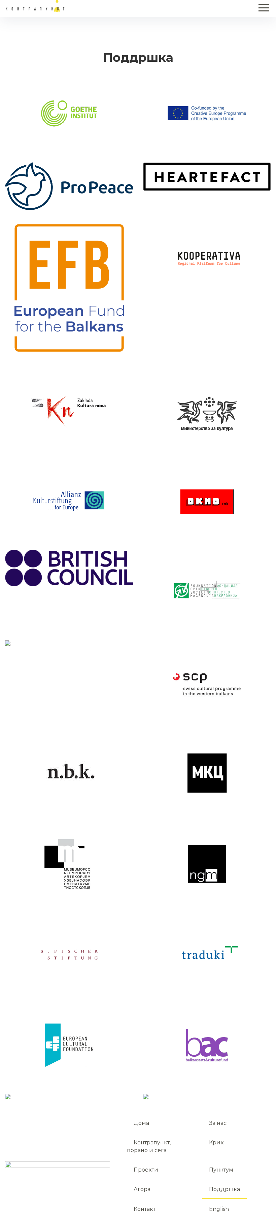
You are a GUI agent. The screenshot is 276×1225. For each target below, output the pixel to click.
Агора (142, 1189)
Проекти (146, 1170)
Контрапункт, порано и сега (149, 1146)
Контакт (145, 1209)
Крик (216, 1142)
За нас (218, 1123)
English (219, 1209)
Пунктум (221, 1170)
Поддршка (224, 1189)
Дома (141, 1123)
